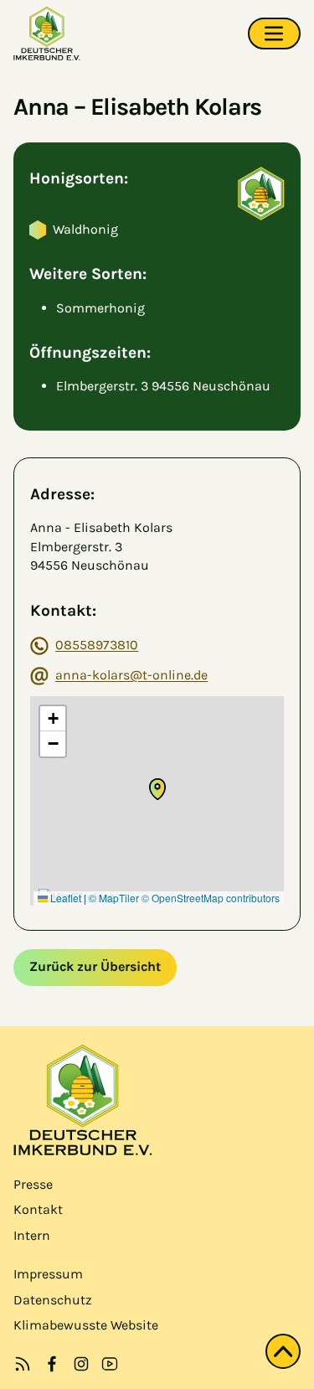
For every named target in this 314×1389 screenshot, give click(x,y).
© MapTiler (114, 898)
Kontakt (38, 1209)
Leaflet (64, 898)
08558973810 (96, 645)
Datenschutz (52, 1300)
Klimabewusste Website (85, 1325)
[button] (157, 789)
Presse (33, 1184)
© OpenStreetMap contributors (211, 898)
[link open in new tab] (52, 1364)
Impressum (48, 1274)
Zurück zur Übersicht (95, 966)
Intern (31, 1235)
